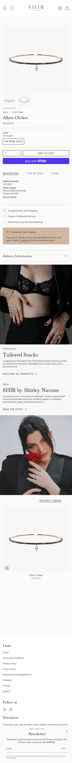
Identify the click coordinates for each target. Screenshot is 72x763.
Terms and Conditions (13, 657)
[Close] (67, 731)
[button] (12, 8)
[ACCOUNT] (60, 8)
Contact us (24, 240)
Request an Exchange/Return (17, 674)
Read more (10, 197)
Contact (6, 685)
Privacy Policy (50, 756)
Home (5, 112)
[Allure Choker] (36, 539)
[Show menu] (4, 8)
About (6, 652)
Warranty (7, 680)
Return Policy (9, 669)
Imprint (6, 691)
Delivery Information (17, 256)
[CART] (67, 8)
